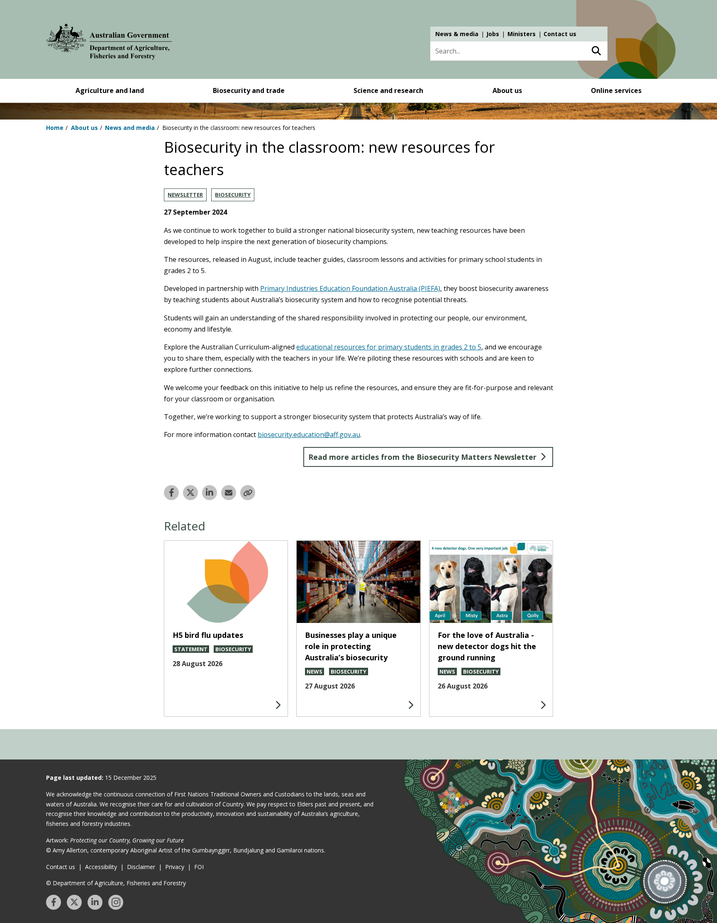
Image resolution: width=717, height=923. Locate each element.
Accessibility (101, 867)
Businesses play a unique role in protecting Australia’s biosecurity (351, 646)
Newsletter (185, 194)
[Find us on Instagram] (115, 902)
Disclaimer (141, 867)
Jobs (492, 34)
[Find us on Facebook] (53, 902)
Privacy (174, 867)
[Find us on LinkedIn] (95, 902)
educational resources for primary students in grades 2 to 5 (388, 347)
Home (54, 128)
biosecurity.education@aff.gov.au (309, 434)
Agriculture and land (110, 90)
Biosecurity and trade (249, 90)
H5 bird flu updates (208, 635)
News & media (456, 34)
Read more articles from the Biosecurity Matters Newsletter (422, 457)
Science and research (388, 90)
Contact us (560, 34)
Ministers (521, 34)
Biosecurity (233, 194)
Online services (616, 90)
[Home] (109, 43)
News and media (130, 128)
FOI (199, 867)
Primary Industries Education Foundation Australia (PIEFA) (350, 288)
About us (507, 90)
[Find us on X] (74, 902)
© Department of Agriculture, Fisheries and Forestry (116, 883)
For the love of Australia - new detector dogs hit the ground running (487, 646)
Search (596, 51)
